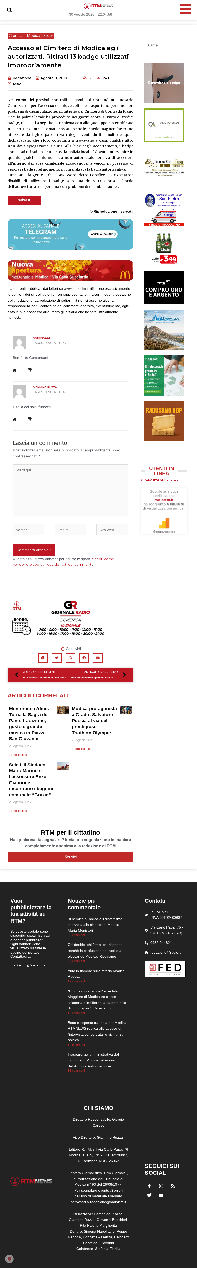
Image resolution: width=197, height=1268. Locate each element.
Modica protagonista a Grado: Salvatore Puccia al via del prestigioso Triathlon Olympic (94, 720)
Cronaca (16, 35)
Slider (48, 35)
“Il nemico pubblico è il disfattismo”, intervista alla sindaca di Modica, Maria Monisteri (96, 924)
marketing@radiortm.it (29, 965)
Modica (33, 35)
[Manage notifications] (9, 1259)
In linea (160, 480)
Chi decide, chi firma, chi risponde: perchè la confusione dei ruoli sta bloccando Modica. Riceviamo (96, 950)
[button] (9, 10)
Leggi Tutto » (18, 755)
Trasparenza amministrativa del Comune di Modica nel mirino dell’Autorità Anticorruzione (93, 1060)
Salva (22, 200)
